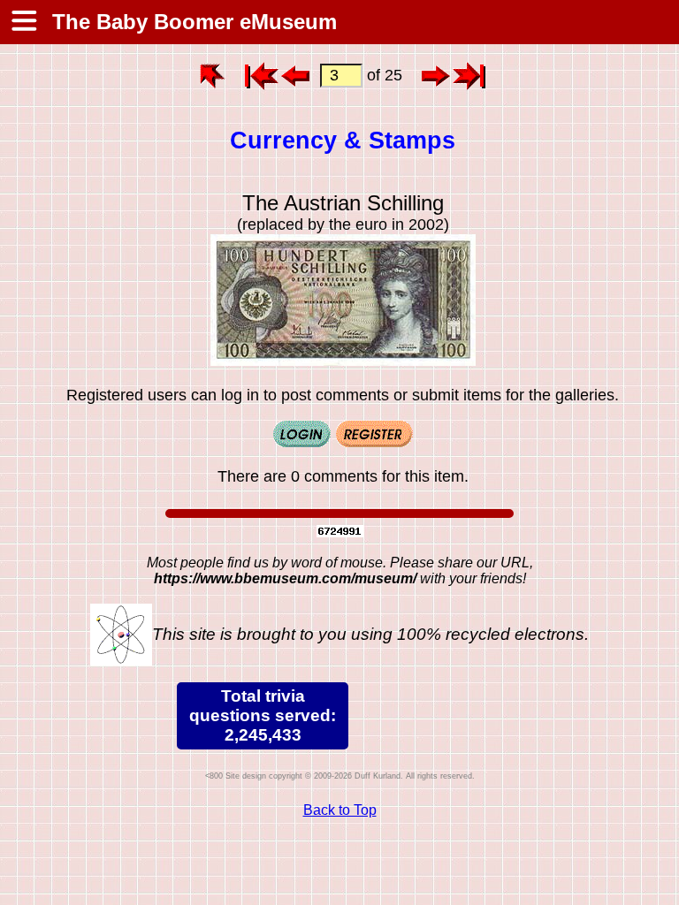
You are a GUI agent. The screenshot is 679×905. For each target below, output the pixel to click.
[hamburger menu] (23, 22)
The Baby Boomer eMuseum (191, 22)
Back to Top (340, 810)
